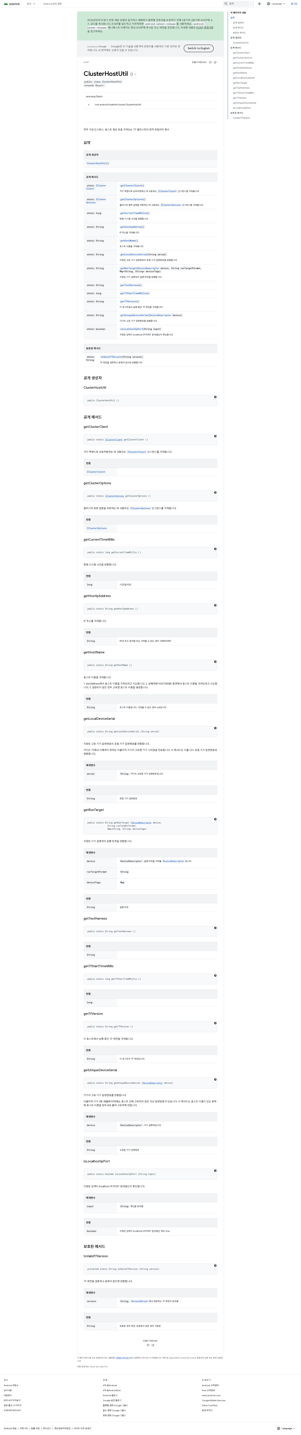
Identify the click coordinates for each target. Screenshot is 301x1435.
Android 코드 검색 (52, 3)
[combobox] (238, 4)
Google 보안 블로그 (112, 1400)
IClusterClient (167, 191)
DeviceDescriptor (148, 268)
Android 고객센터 (210, 1385)
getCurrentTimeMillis (133, 213)
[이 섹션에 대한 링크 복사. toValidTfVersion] (111, 1256)
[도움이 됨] (210, 62)
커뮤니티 (24, 1428)
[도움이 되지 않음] (215, 62)
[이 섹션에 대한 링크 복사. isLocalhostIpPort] (113, 1161)
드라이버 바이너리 (12, 1410)
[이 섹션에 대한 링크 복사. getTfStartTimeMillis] (117, 966)
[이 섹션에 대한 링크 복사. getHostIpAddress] (114, 596)
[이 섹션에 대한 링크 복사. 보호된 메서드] (108, 1247)
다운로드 (8, 1395)
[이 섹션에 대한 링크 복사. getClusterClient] (111, 427)
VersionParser (139, 1301)
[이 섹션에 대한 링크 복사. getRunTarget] (107, 810)
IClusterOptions (171, 204)
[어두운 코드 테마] (215, 397)
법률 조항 (35, 1428)
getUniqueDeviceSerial (134, 315)
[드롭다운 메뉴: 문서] (35, 4)
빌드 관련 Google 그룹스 (114, 1410)
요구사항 (8, 1390)
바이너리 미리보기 (12, 1400)
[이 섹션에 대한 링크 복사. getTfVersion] (106, 1014)
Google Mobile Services (213, 1400)
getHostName (127, 240)
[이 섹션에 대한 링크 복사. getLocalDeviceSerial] (118, 719)
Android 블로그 (110, 1395)
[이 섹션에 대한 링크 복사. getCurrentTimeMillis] (118, 540)
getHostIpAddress (131, 226)
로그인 (294, 3)
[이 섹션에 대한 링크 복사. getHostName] (108, 652)
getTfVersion (128, 301)
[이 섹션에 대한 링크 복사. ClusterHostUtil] (109, 388)
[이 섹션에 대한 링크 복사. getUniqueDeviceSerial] (120, 1070)
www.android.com (211, 1395)
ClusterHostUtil (96, 163)
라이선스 (47, 1428)
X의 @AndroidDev (112, 1390)
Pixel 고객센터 (208, 1390)
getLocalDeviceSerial (133, 254)
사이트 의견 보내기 (82, 1428)
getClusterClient (131, 185)
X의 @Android (110, 1385)
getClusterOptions (131, 199)
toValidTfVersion (111, 356)
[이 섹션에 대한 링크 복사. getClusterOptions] (114, 483)
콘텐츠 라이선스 (123, 1358)
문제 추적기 (207, 1410)
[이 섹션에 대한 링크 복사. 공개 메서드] (105, 417)
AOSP (86, 62)
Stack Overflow (209, 1405)
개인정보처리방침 (62, 1428)
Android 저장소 (11, 1385)
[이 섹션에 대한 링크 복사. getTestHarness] (110, 919)
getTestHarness (129, 285)
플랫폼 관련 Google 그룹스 (115, 1405)
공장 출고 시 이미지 (12, 1405)
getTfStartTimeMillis (133, 293)
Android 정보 (10, 1428)
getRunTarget (128, 268)
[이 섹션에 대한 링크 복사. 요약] (93, 143)
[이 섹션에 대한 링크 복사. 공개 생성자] (105, 378)
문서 (29, 3)
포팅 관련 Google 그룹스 (114, 1415)
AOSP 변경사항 (204, 27)
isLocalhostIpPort (131, 328)
